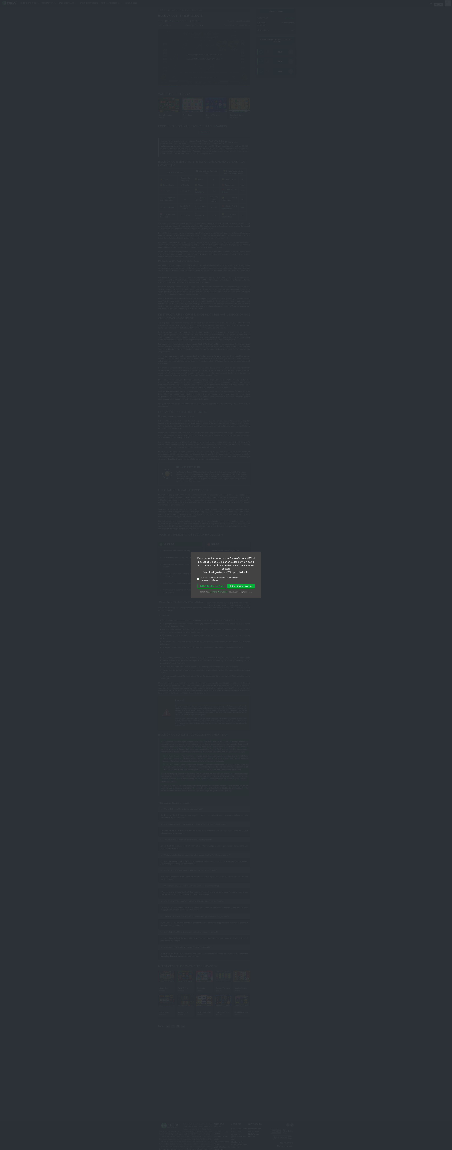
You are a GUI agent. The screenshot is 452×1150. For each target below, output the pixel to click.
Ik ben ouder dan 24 (241, 586)
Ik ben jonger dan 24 (212, 586)
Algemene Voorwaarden (218, 592)
